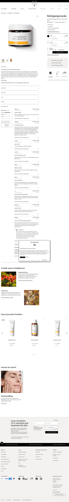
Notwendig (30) (23, 260)
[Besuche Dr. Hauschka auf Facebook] (37, 479)
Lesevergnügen (55, 458)
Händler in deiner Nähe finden (53, 54)
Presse (2, 471)
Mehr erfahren (4, 80)
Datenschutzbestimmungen (38, 427)
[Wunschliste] (64, 6)
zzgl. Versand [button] (61, 49)
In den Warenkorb (60, 52)
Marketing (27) (38, 260)
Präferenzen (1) (28, 260)
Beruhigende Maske (57, 340)
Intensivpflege (7, 396)
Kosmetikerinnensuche (39, 454)
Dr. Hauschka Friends (21, 454)
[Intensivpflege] (12, 381)
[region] (20, 39)
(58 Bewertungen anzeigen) (60, 22)
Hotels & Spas (38, 456)
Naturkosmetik (39, 444)
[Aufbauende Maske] (12, 327)
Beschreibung (3, 66)
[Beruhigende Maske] (57, 327)
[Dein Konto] (61, 6)
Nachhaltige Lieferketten (5, 459)
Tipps (2, 97)
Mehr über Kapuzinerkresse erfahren (25, 280)
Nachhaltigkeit (3, 456)
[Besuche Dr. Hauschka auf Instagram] (41, 479)
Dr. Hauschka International (5, 461)
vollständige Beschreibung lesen (53, 31)
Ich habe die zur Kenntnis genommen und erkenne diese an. (38, 428)
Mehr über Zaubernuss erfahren (7, 297)
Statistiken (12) (33, 260)
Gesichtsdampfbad (34, 340)
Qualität (2, 101)
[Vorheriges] (3, 36)
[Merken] (37, 16)
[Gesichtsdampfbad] (34, 327)
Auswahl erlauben (44, 260)
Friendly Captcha (55, 428)
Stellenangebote (4, 454)
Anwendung (3, 92)
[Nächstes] (37, 36)
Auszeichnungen (55, 460)
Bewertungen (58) (4, 106)
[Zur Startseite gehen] (34, 5)
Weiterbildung (3, 468)
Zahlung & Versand (21, 456)
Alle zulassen (22, 257)
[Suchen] (59, 6)
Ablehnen (27, 257)
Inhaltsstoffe (3, 88)
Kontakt (2, 466)
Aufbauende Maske (12, 340)
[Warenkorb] (67, 6)
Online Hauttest (34, 1)
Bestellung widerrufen (59, 494)
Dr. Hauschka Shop (39, 459)
